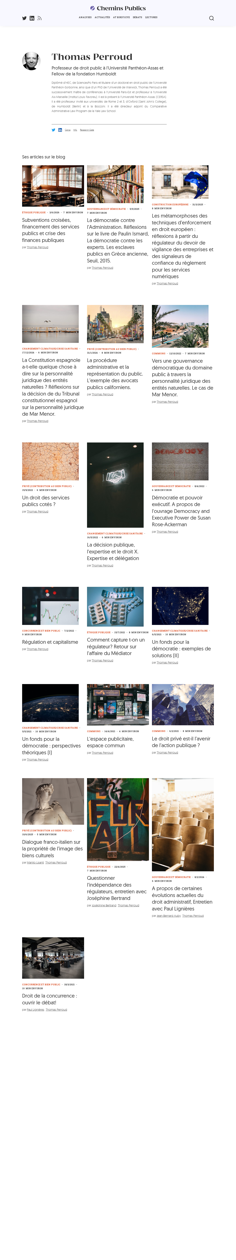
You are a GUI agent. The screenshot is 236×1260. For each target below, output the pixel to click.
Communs (158, 353)
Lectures (151, 17)
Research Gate (87, 129)
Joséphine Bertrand (104, 905)
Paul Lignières (35, 1009)
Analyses (85, 17)
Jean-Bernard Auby (169, 916)
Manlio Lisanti (35, 862)
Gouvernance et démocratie (106, 208)
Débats (137, 17)
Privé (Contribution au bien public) (111, 348)
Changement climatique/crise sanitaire (50, 348)
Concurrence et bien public (41, 630)
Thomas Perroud (37, 247)
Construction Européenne (170, 204)
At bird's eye (121, 17)
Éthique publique (34, 212)
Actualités (102, 17)
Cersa (67, 129)
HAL (75, 129)
